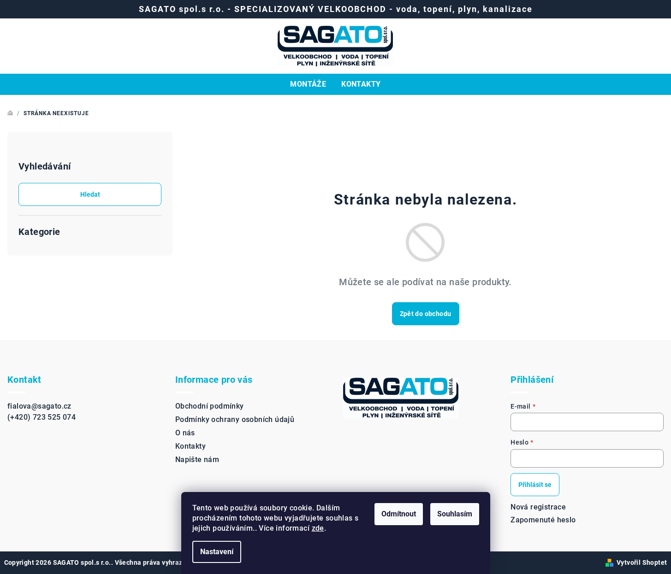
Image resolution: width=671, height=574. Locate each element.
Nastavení (216, 551)
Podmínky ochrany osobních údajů (234, 419)
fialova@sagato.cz (39, 406)
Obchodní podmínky (209, 406)
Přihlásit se (535, 484)
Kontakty (190, 446)
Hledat (90, 194)
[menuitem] (308, 84)
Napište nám (197, 459)
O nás (185, 432)
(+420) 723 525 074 (41, 417)
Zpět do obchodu (425, 313)
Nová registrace (538, 507)
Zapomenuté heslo (543, 519)
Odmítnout (398, 514)
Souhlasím (454, 514)
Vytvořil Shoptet (642, 562)
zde (318, 528)
